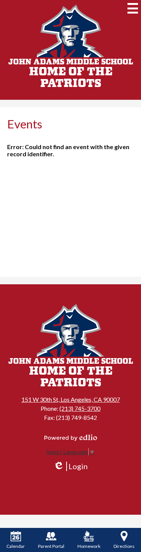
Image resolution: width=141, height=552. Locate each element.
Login (70, 466)
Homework (88, 546)
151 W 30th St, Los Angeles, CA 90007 (70, 399)
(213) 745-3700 (79, 408)
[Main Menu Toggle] (132, 8)
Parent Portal (51, 546)
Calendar (15, 546)
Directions (124, 546)
